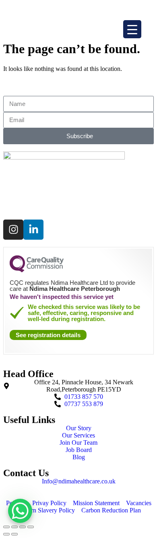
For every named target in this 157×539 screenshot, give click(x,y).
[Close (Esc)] (6, 527)
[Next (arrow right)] (14, 534)
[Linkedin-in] (33, 230)
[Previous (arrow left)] (6, 534)
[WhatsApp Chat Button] (20, 518)
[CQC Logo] (37, 270)
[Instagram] (13, 230)
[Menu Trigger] (132, 29)
